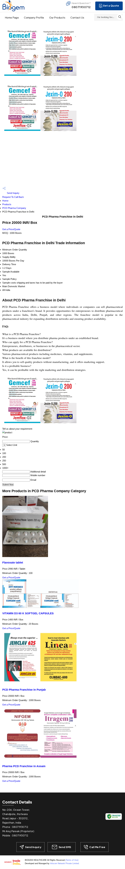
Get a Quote (110, 5)
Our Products (57, 17)
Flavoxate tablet (12, 562)
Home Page (12, 17)
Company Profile (34, 17)
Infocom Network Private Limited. (64, 863)
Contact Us (77, 17)
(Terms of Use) (71, 860)
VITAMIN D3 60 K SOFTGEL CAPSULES (28, 613)
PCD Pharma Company (14, 208)
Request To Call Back (13, 197)
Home (5, 200)
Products (6, 204)
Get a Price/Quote (11, 229)
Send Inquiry (12, 193)
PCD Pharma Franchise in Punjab (24, 689)
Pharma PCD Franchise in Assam (23, 766)
